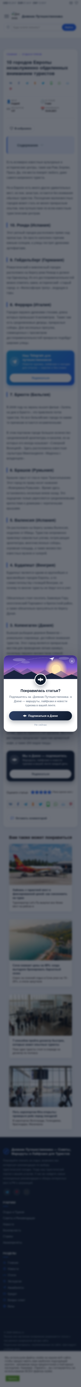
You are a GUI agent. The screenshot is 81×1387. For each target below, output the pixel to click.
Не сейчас (40, 724)
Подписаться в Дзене (43, 716)
